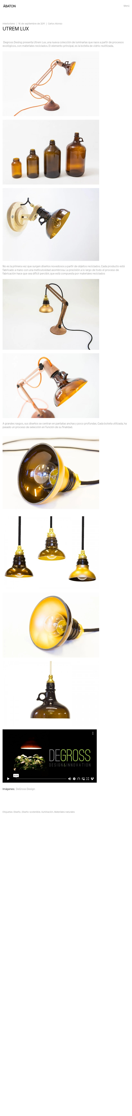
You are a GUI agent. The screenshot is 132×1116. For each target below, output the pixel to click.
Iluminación (47, 811)
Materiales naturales (64, 811)
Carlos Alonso (55, 23)
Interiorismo (9, 23)
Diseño (17, 811)
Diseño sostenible (31, 811)
